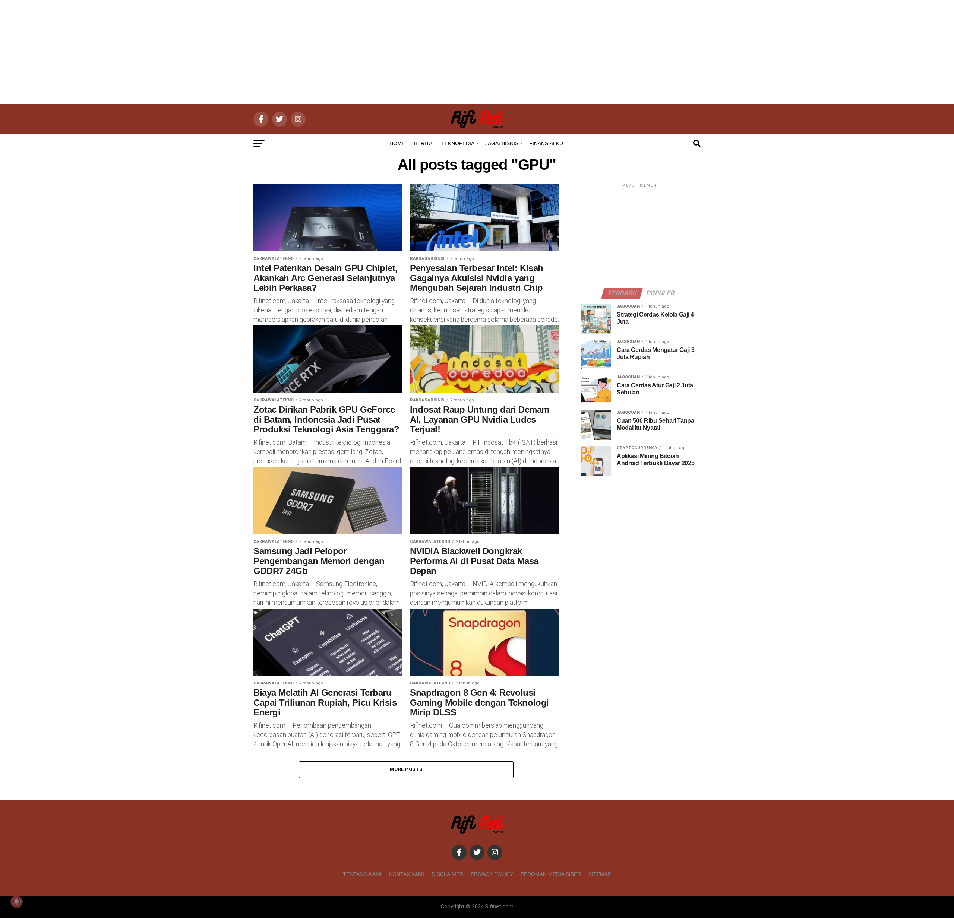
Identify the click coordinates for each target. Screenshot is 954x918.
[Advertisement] (477, 52)
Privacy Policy (492, 874)
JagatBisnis (501, 143)
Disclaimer (447, 874)
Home (397, 143)
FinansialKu (546, 143)
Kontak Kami (406, 874)
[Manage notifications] (16, 902)
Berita (423, 143)
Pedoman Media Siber (551, 874)
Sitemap (599, 874)
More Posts (406, 769)
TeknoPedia (457, 143)
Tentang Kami (362, 874)
